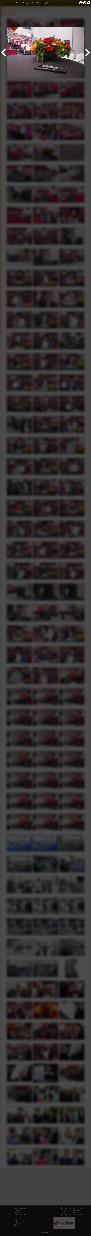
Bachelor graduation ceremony (49, 3)
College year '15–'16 (29, 3)
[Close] (88, 2)
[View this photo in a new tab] (85, 2)
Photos (18, 3)
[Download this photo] (81, 2)
